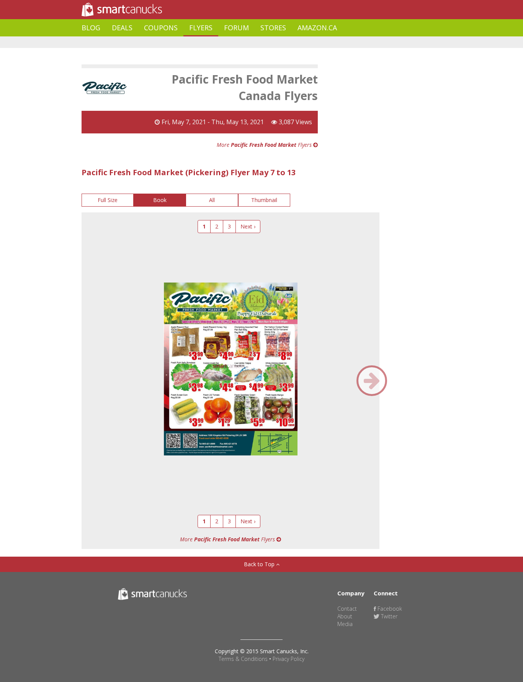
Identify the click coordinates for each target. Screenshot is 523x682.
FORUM (236, 27)
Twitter (388, 616)
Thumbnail (264, 200)
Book (160, 200)
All (212, 200)
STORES (273, 27)
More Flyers (265, 144)
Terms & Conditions (243, 658)
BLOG (91, 27)
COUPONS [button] (161, 27)
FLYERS (200, 27)
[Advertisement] (221, 42)
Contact (347, 608)
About (344, 616)
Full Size (108, 200)
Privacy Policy (288, 658)
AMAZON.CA (317, 27)
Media (345, 624)
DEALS (122, 27)
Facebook (389, 608)
